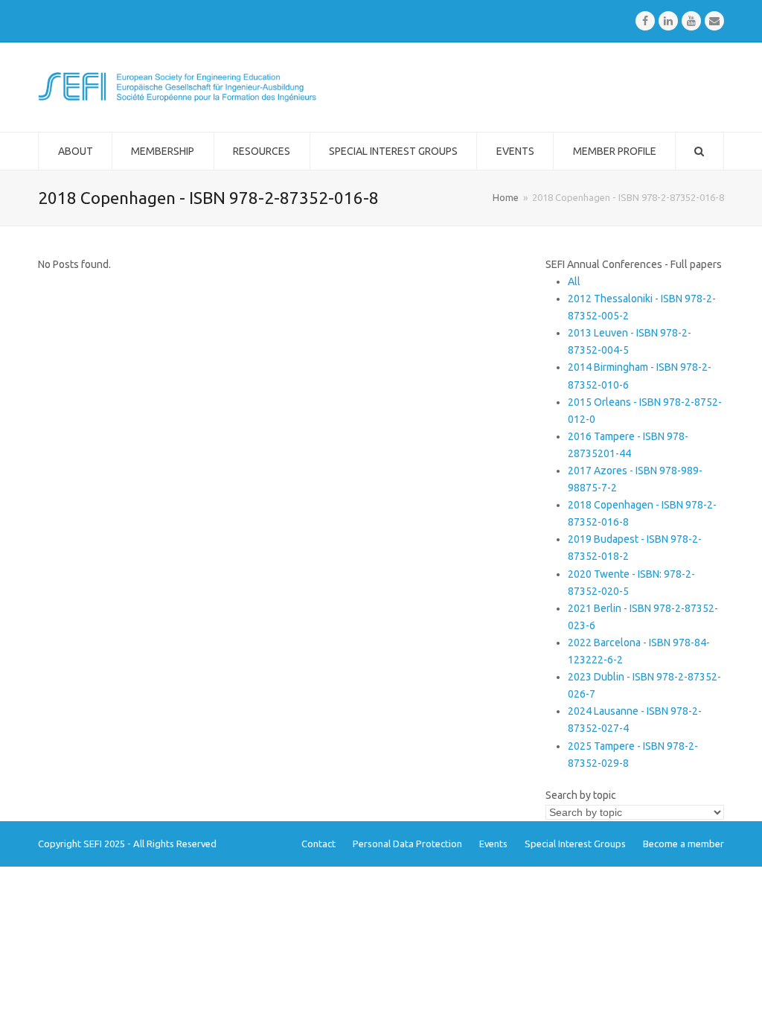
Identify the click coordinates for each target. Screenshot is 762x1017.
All (574, 281)
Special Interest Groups (575, 843)
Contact (318, 843)
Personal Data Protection (407, 843)
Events (493, 843)
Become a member (683, 843)
